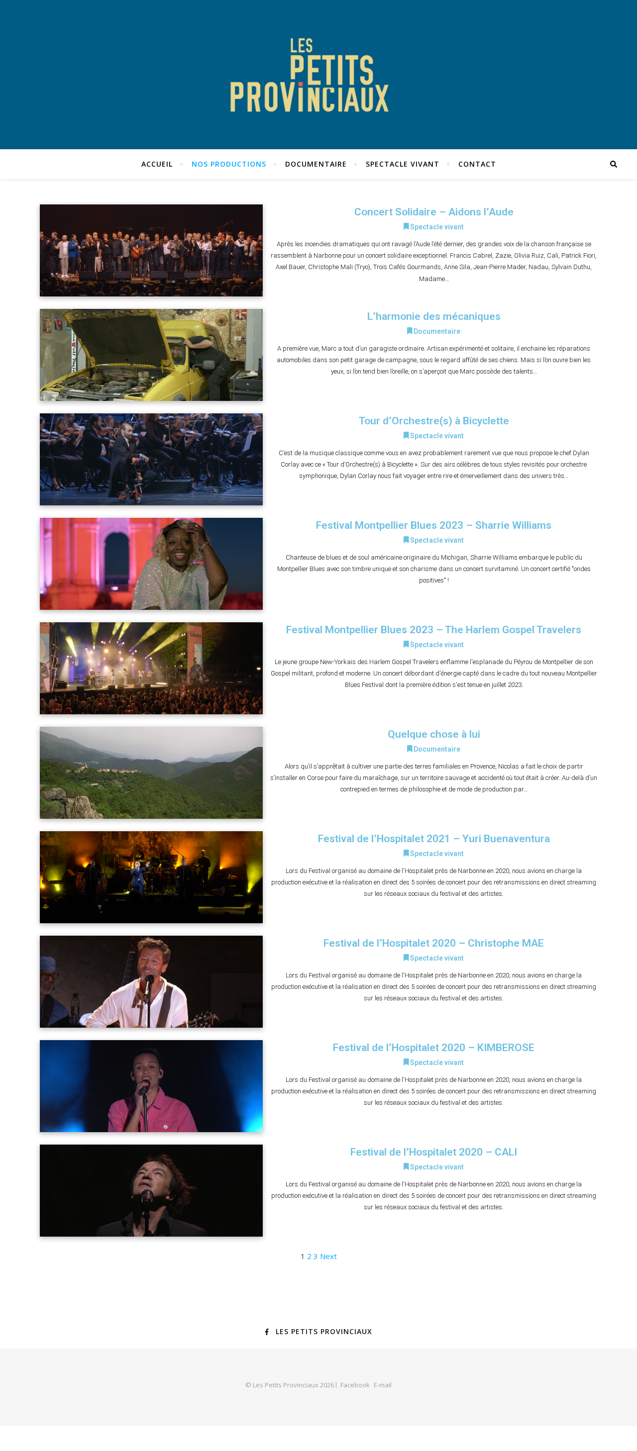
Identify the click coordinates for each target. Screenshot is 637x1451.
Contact (477, 164)
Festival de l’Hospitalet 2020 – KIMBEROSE (433, 1048)
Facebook (355, 1384)
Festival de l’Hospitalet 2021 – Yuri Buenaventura (434, 839)
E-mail (383, 1384)
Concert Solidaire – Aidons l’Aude (434, 212)
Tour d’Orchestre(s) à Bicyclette (434, 421)
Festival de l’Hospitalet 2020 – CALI (433, 1152)
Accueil (157, 164)
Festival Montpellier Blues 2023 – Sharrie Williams (433, 525)
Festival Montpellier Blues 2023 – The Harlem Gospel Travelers (433, 630)
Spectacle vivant (402, 164)
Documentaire (316, 164)
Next (328, 1256)
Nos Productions (229, 164)
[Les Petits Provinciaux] (318, 74)
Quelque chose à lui (434, 734)
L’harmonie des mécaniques (434, 316)
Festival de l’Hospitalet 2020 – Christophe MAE (433, 943)
